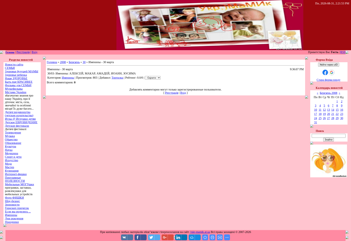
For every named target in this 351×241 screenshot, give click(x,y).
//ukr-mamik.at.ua (200, 232)
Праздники (12, 221)
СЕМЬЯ (10, 68)
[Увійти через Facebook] (325, 72)
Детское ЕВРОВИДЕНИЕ (21, 122)
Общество (11, 139)
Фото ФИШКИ (14, 197)
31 (315, 122)
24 (315, 118)
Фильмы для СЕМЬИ (18, 85)
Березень (74, 62)
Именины (11, 215)
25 (320, 118)
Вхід (34, 52)
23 (341, 113)
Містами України (15, 92)
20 (328, 113)
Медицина (11, 153)
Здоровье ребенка (16, 74)
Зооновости (12, 204)
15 (337, 109)
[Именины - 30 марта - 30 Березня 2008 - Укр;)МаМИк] (205, 237)
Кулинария (11, 170)
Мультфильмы (14, 88)
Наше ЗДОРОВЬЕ (16, 78)
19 (324, 113)
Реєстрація (23, 52)
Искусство (11, 160)
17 (315, 113)
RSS (343, 52)
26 (324, 118)
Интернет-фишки (16, 174)
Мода (8, 163)
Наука (8, 149)
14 (332, 109)
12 (324, 109)
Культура (10, 146)
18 (320, 113)
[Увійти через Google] (332, 72)
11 (320, 109)
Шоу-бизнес (12, 201)
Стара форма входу (328, 79)
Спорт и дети (13, 156)
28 (332, 118)
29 (337, 118)
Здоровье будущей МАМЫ (21, 71)
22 (337, 113)
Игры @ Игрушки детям (20, 118)
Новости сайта (14, 64)
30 (84, 62)
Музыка (10, 136)
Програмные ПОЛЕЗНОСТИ (15, 179)
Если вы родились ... (18, 211)
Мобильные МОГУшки (19, 184)
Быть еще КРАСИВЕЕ (19, 81)
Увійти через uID (329, 64)
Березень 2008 (328, 93)
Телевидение (13, 132)
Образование (13, 142)
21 (332, 113)
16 (341, 109)
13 (328, 109)
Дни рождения (14, 218)
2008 (63, 62)
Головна (9, 52)
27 (328, 118)
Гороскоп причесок (17, 208)
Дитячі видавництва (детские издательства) (19, 114)
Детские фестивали (17, 125)
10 (315, 109)
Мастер (9, 167)
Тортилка (117, 77)
